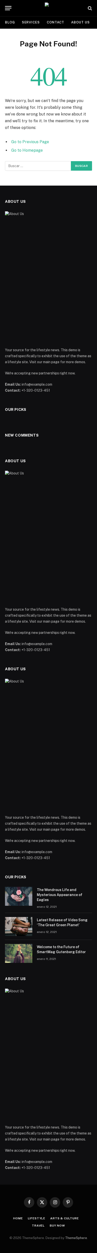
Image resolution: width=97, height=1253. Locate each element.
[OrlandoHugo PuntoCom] (48, 8)
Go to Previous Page (30, 141)
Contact (55, 22)
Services (31, 22)
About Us (80, 22)
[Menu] (8, 8)
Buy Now (57, 1225)
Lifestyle (37, 1218)
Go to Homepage (27, 150)
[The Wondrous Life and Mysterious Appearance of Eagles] (18, 896)
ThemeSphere (76, 1238)
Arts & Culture (64, 1218)
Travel (38, 1225)
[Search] (89, 8)
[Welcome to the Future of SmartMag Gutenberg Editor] (18, 953)
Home (18, 1218)
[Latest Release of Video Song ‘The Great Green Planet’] (18, 926)
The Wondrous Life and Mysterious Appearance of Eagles (59, 895)
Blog (10, 22)
